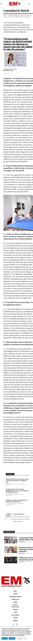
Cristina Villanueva (11, 69)
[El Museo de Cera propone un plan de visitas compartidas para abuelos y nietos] (10, 560)
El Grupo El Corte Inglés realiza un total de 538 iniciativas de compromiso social (16, 500)
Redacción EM (14, 484)
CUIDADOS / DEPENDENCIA (11, 494)
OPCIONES (19, 638)
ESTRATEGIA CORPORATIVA (11, 503)
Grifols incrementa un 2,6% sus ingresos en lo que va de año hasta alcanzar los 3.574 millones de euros (17, 480)
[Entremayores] (14, 3)
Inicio (4, 14)
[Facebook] (5, 74)
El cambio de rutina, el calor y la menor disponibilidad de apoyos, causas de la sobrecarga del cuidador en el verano (17, 490)
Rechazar (12, 638)
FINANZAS (8, 484)
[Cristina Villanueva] (9, 518)
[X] (8, 74)
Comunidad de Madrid (16, 10)
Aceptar (4, 638)
